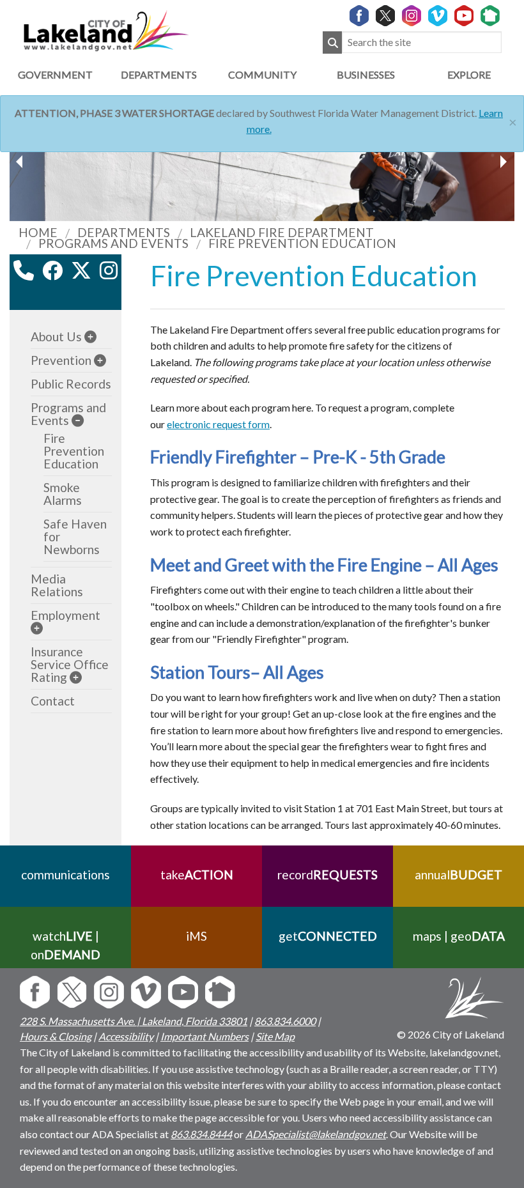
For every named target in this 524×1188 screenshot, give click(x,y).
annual (458, 874)
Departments (159, 74)
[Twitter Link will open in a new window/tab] (385, 16)
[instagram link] (108, 270)
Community (262, 74)
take (196, 874)
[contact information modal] (23, 270)
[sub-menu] (90, 336)
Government (55, 74)
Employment (65, 615)
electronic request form (218, 424)
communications (65, 874)
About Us (56, 336)
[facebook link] (52, 270)
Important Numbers (204, 1036)
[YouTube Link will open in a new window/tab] (464, 16)
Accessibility (125, 1036)
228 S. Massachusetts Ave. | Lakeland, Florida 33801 (133, 1021)
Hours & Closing (55, 1036)
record (327, 874)
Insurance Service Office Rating (70, 664)
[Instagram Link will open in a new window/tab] (411, 16)
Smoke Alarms (62, 493)
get (328, 936)
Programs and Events (68, 414)
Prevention (61, 360)
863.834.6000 (285, 1021)
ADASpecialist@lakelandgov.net (315, 1134)
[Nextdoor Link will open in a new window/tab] (490, 16)
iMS (196, 936)
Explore (469, 74)
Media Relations (57, 585)
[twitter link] (81, 270)
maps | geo (459, 936)
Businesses (366, 74)
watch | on (65, 945)
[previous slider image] (502, 162)
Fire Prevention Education (73, 451)
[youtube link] (66, 298)
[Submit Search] (332, 42)
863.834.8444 (201, 1134)
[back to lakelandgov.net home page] (105, 29)
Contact (53, 700)
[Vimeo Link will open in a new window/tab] (437, 16)
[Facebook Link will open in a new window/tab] (359, 16)
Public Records (71, 383)
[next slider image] (21, 162)
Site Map (275, 1036)
